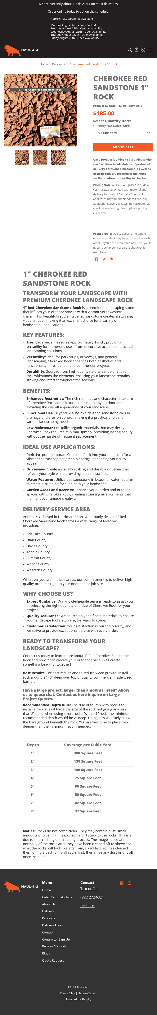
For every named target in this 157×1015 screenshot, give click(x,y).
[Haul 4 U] (21, 50)
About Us (49, 904)
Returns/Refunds (54, 946)
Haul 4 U (73, 987)
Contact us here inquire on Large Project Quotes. (71, 696)
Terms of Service (88, 993)
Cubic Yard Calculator (57, 897)
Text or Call (89, 888)
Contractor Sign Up (56, 939)
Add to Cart (123, 147)
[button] (136, 50)
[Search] (129, 50)
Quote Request (53, 960)
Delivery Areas (52, 925)
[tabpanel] (78, 565)
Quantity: (111, 126)
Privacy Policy (67, 993)
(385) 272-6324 (92, 897)
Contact (47, 932)
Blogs (46, 953)
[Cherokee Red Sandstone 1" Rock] (22, 157)
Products (58, 64)
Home (44, 64)
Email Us (87, 905)
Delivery (48, 911)
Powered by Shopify (78, 999)
